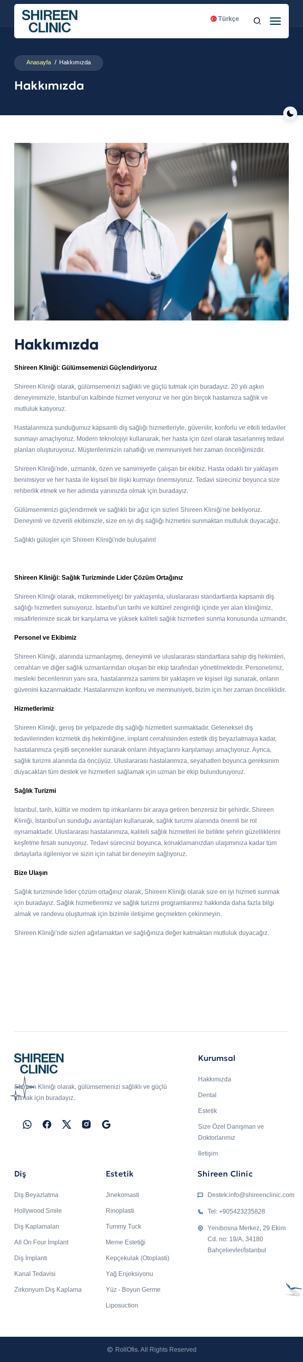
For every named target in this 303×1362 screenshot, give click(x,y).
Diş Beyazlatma (36, 1195)
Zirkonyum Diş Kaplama (48, 1289)
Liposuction (122, 1305)
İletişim (208, 1153)
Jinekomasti (122, 1195)
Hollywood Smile (38, 1210)
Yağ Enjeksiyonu (129, 1273)
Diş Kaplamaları (36, 1226)
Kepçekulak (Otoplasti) (137, 1258)
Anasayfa (38, 62)
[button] (275, 21)
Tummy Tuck (123, 1226)
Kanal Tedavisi (35, 1273)
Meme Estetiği (126, 1242)
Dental (207, 1095)
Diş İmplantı (30, 1258)
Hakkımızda (214, 1079)
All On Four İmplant (41, 1242)
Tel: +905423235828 (236, 1211)
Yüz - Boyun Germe (133, 1289)
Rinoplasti (120, 1210)
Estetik (207, 1110)
